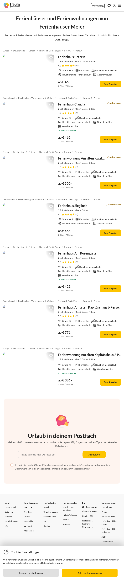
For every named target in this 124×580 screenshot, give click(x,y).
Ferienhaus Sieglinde (72, 206)
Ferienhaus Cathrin (71, 57)
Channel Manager (90, 511)
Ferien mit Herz (108, 516)
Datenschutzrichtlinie (52, 562)
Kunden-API (87, 516)
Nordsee (27, 512)
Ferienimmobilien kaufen (109, 522)
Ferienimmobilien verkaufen (109, 530)
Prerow (67, 50)
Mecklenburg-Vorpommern (31, 98)
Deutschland (19, 50)
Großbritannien (12, 521)
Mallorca (28, 507)
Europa (6, 50)
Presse (104, 512)
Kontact (66, 524)
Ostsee (32, 50)
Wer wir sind (107, 507)
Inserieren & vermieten (68, 508)
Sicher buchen (49, 516)
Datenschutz (107, 541)
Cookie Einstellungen (31, 572)
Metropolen (29, 531)
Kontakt (46, 526)
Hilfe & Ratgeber (70, 515)
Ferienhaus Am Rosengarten (78, 253)
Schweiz (8, 516)
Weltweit (28, 526)
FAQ (45, 521)
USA (7, 526)
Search (46, 507)
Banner (66, 519)
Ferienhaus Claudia (71, 104)
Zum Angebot (110, 84)
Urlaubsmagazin (50, 512)
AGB (104, 537)
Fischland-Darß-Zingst (50, 50)
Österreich (9, 512)
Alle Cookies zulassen (90, 572)
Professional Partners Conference (87, 524)
